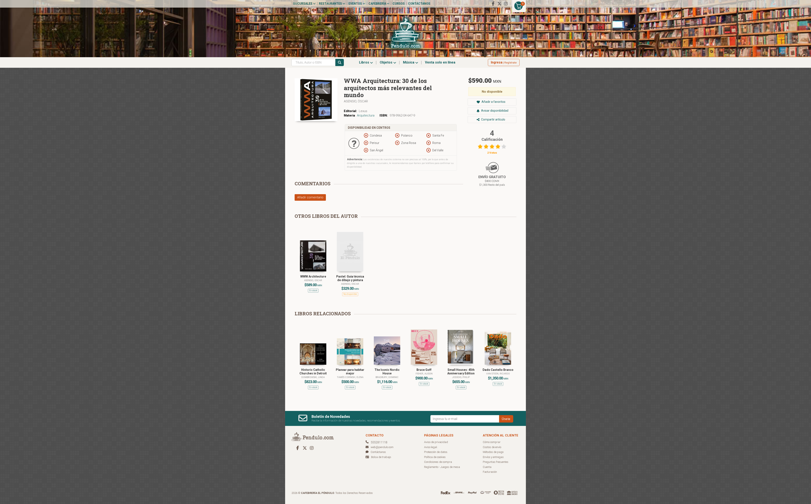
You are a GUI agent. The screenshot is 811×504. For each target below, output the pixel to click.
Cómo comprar (492, 442)
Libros (364, 62)
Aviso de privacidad (436, 442)
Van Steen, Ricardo (498, 373)
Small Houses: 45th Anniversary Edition (461, 371)
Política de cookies (435, 457)
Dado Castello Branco (498, 369)
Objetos (386, 62)
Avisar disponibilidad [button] (494, 110)
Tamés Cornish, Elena (350, 377)
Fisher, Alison (424, 373)
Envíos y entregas (493, 457)
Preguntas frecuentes (495, 461)
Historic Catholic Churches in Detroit (313, 371)
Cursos (399, 3)
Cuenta (487, 467)
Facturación (490, 471)
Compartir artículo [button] (492, 119)
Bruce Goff (423, 369)
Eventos (355, 3)
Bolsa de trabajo (381, 457)
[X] (499, 4)
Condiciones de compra (438, 461)
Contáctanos (419, 3)
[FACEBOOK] (493, 4)
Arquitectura (365, 115)
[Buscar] (339, 62)
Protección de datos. (436, 452)
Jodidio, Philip (461, 377)
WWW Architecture (313, 276)
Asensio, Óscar (356, 101)
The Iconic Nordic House (387, 371)
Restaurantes (331, 3)
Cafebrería (378, 3)
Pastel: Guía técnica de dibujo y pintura (350, 278)
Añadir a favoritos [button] (493, 101)
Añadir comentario (310, 197)
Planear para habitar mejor (350, 371)
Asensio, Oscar (313, 280)
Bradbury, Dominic (387, 377)
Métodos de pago (493, 452)
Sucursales (303, 3)
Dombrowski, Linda (313, 377)
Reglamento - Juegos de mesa (442, 467)
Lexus (363, 111)
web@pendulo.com (382, 447)
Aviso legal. (431, 447)
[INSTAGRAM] (506, 4)
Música (409, 62)
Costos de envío (492, 447)
